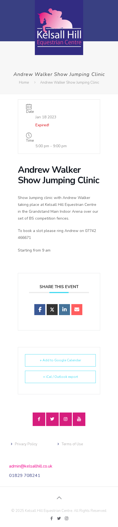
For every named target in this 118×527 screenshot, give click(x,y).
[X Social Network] (52, 309)
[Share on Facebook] (39, 309)
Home (24, 82)
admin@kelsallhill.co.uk (30, 466)
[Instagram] (66, 518)
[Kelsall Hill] (59, 27)
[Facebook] (52, 518)
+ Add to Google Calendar (60, 360)
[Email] (76, 309)
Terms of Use (72, 444)
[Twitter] (59, 518)
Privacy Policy (26, 444)
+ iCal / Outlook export (60, 377)
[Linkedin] (64, 309)
